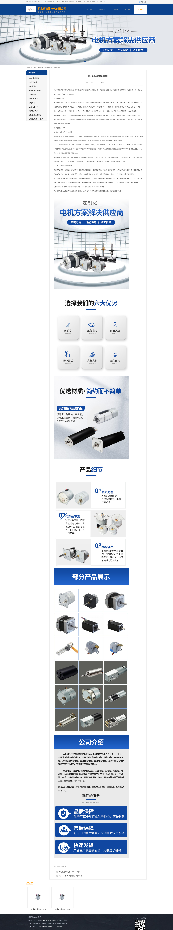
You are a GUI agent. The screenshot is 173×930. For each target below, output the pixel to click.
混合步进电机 (33, 86)
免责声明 (46, 926)
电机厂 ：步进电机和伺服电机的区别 (70, 876)
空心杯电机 (33, 94)
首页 (34, 67)
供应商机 (102, 9)
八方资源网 (39, 926)
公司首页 (89, 9)
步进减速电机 (33, 111)
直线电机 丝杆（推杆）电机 (38, 119)
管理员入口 (52, 926)
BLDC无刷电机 (34, 78)
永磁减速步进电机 (35, 90)
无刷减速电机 (33, 107)
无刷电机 (32, 103)
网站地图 (59, 926)
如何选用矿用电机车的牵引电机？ (69, 872)
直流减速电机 (33, 99)
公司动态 (140, 9)
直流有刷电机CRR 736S (38, 909)
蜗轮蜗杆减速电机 (35, 115)
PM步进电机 (33, 82)
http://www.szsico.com (60, 866)
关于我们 (127, 9)
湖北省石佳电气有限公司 (50, 920)
